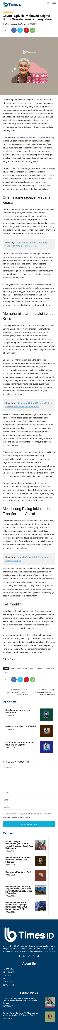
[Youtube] (38, 956)
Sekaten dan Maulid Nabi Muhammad (17, 711)
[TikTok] (29, 956)
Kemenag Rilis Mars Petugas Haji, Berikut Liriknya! (44, 693)
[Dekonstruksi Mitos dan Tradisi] (46, 731)
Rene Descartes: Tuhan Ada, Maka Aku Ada (17, 693)
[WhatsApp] (32, 30)
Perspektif (7, 12)
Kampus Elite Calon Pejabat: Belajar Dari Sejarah (19, 743)
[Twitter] (20, 30)
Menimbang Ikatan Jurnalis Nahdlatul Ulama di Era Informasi (18, 859)
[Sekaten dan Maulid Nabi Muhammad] (46, 714)
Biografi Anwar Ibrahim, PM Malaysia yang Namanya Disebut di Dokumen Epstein (21, 1014)
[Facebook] (14, 30)
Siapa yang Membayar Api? (18, 872)
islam (31, 668)
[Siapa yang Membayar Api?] (40, 875)
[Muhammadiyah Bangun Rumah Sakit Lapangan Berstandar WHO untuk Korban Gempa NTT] (40, 906)
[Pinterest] (26, 30)
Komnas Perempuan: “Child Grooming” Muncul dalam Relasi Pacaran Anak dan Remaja (20, 1000)
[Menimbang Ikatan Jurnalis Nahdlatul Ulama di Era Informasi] (40, 861)
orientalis (39, 668)
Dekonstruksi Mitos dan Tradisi (20, 726)
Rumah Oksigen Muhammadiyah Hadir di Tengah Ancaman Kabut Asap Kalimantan (19, 844)
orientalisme (49, 668)
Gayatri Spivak (22, 668)
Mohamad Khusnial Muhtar (15, 24)
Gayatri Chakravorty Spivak (32, 137)
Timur (6, 672)
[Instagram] (24, 956)
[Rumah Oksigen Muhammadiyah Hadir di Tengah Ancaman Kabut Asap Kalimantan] (40, 845)
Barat (12, 668)
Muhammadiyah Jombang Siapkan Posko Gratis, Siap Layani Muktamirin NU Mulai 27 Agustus (18, 889)
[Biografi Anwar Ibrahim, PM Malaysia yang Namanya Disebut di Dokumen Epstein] (50, 1016)
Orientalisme (9, 486)
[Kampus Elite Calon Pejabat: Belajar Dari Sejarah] (46, 747)
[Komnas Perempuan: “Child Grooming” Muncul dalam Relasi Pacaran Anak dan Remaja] (50, 1002)
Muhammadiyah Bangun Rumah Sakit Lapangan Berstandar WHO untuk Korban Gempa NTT (16, 905)
